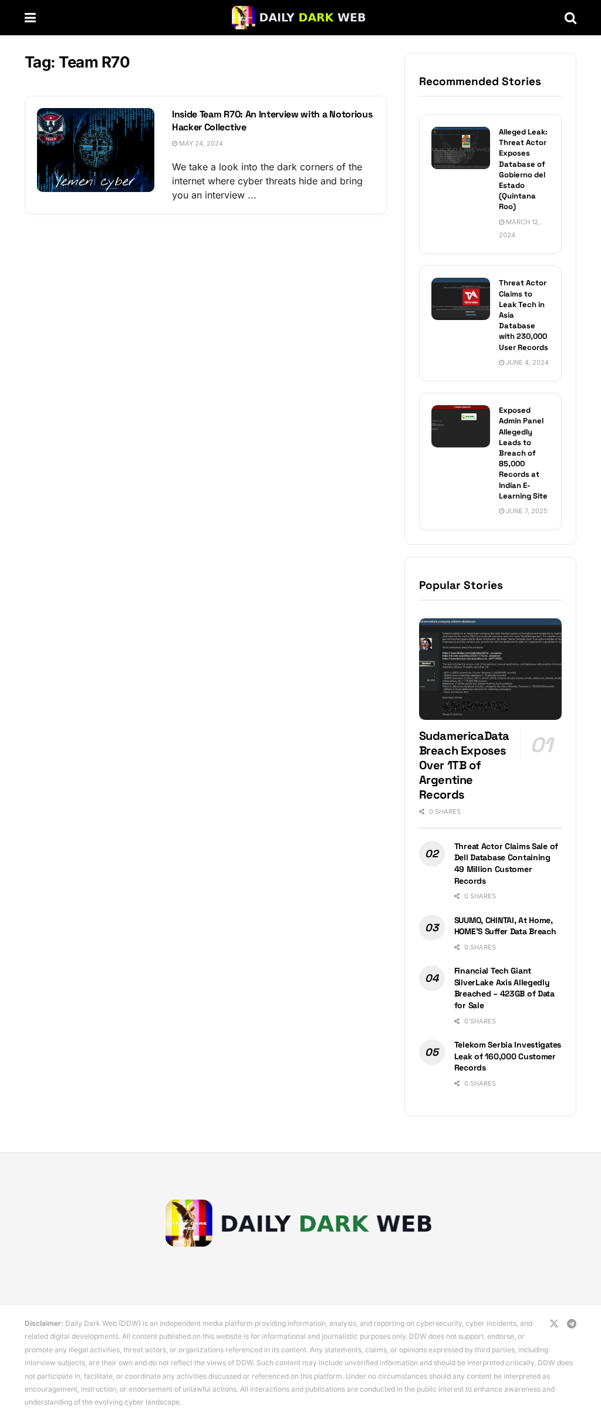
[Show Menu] (30, 17)
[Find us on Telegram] (571, 1324)
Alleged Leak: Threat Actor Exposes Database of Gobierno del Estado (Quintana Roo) (523, 169)
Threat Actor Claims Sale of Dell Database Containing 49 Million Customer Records (506, 863)
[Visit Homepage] (300, 17)
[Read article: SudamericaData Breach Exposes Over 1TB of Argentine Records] (490, 669)
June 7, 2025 (526, 511)
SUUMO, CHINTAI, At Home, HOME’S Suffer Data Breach (505, 926)
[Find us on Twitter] (554, 1324)
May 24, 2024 (200, 143)
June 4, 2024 (526, 362)
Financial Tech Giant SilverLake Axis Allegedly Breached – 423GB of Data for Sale (504, 988)
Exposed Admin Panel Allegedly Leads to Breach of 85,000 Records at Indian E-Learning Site (523, 453)
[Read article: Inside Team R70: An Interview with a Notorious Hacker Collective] (95, 150)
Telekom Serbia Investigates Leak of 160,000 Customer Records (507, 1056)
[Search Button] (570, 17)
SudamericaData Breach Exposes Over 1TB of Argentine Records (464, 765)
